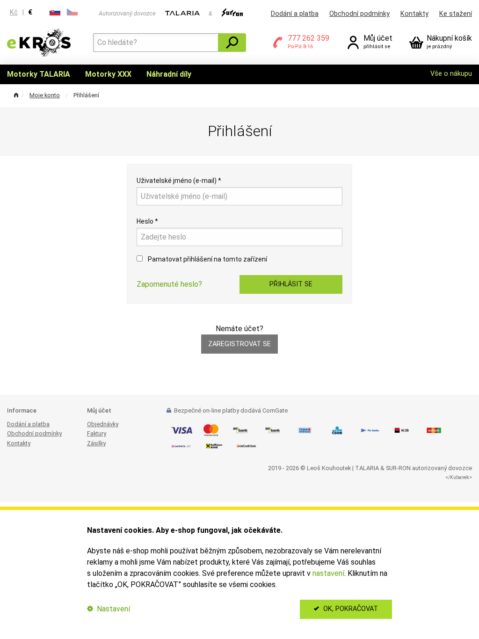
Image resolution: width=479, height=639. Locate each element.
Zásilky (96, 443)
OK (349, 609)
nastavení (328, 573)
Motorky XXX (108, 74)
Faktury (96, 433)
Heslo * (147, 221)
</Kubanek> (458, 477)
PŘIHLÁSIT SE (290, 284)
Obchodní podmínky (359, 14)
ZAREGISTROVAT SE (239, 344)
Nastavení (112, 608)
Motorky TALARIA (38, 74)
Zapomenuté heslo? (169, 284)
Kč (14, 12)
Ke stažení (455, 14)
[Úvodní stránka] (39, 41)
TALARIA (367, 468)
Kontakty (414, 14)
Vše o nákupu (451, 74)
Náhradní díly (168, 74)
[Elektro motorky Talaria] (182, 13)
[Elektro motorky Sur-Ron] (232, 13)
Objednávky (102, 424)
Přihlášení (86, 95)
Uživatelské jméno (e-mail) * (179, 180)
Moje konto (44, 95)
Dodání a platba (295, 14)
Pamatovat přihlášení (206, 259)
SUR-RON (398, 468)
